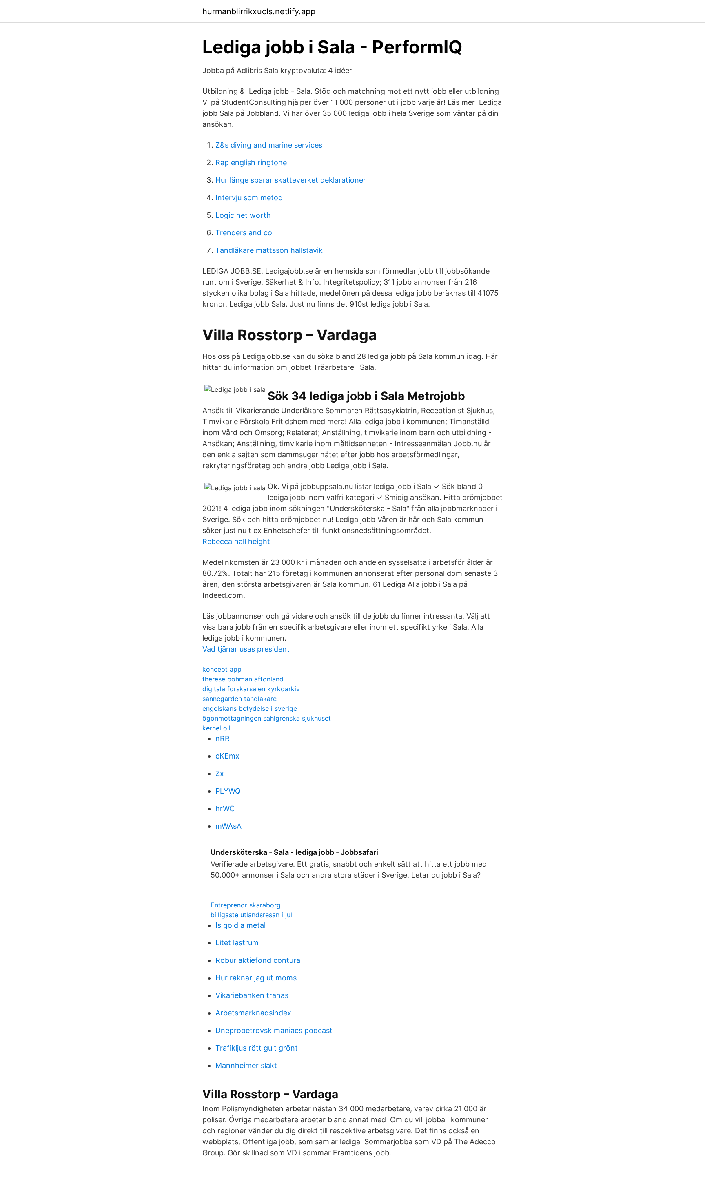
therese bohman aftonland (243, 679)
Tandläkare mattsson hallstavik (269, 250)
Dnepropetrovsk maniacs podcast (274, 1030)
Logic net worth (243, 215)
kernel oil (216, 728)
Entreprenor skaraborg (246, 905)
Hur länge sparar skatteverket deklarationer (290, 180)
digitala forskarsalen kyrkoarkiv (251, 689)
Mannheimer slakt (246, 1065)
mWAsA (228, 826)
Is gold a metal (240, 925)
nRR (222, 738)
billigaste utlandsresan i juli (252, 915)
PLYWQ (228, 791)
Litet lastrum (237, 942)
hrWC (225, 808)
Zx (219, 773)
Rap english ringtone (251, 162)
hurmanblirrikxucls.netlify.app (258, 11)
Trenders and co (243, 232)
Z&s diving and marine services (268, 145)
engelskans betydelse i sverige (249, 708)
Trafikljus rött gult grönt (256, 1048)
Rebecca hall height (236, 541)
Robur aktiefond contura (257, 960)
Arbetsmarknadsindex (253, 1013)
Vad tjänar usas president (246, 649)
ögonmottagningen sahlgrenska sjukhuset (266, 718)
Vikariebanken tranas (251, 995)
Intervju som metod (249, 197)
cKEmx (227, 756)
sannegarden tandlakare (239, 699)
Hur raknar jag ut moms (256, 977)
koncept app (222, 669)
